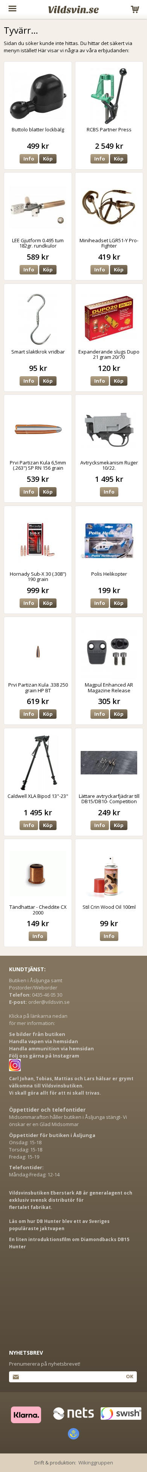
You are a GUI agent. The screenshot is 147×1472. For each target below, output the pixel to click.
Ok (129, 1376)
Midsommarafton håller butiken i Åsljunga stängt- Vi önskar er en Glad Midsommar (68, 1121)
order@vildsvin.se (49, 1001)
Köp (48, 158)
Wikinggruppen (95, 1462)
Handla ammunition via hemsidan (51, 1048)
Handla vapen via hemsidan (43, 1041)
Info (28, 158)
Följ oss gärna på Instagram (44, 1055)
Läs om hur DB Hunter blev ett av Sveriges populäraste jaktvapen (59, 1225)
